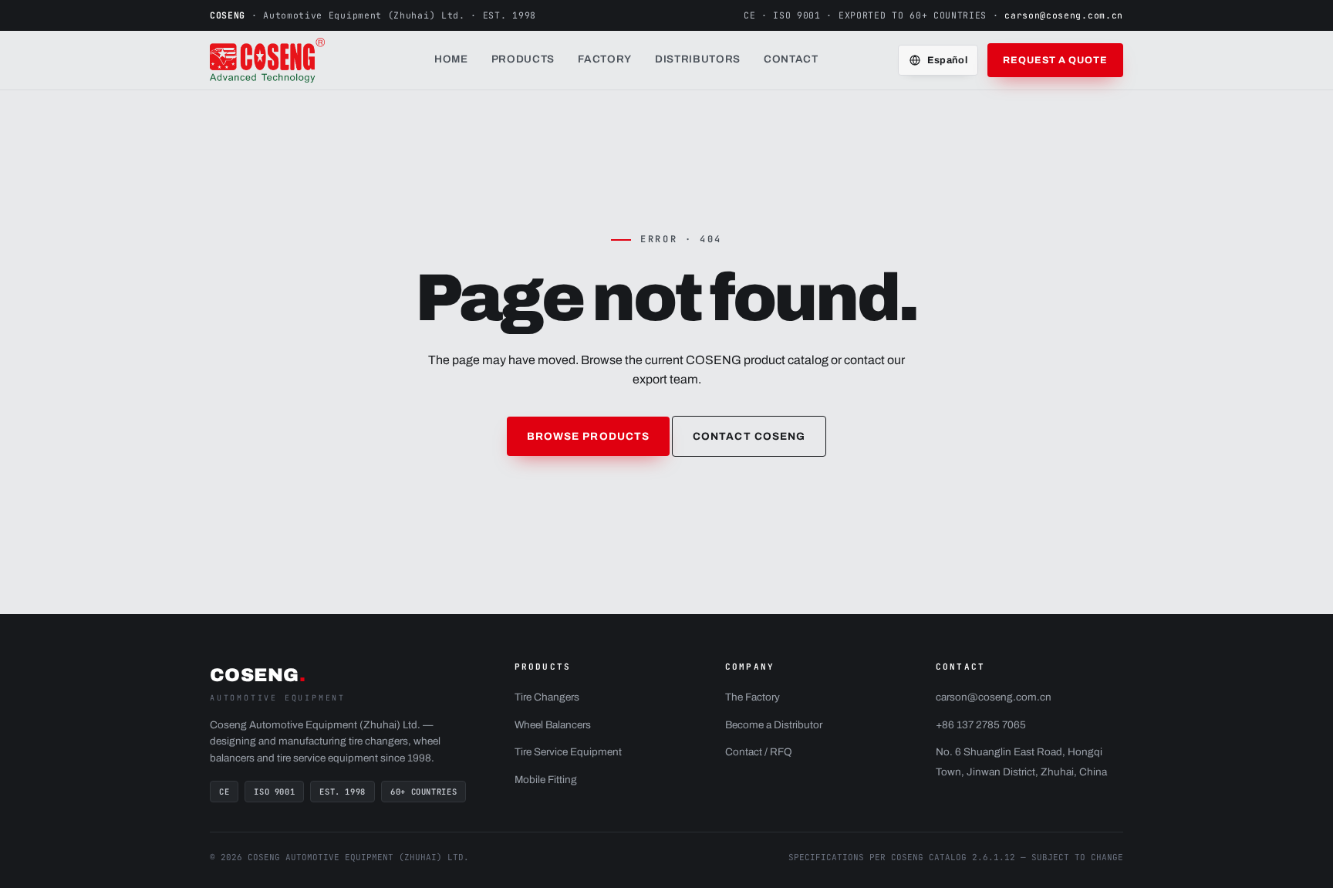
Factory (605, 59)
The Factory (752, 697)
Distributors (698, 59)
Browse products (588, 436)
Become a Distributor (773, 725)
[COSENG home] (282, 60)
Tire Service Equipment (568, 752)
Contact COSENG (749, 436)
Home (451, 59)
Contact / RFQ (758, 752)
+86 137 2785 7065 (981, 725)
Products (523, 59)
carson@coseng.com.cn (1063, 15)
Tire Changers (547, 697)
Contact (791, 59)
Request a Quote (1055, 60)
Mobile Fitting (546, 779)
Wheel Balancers (553, 725)
